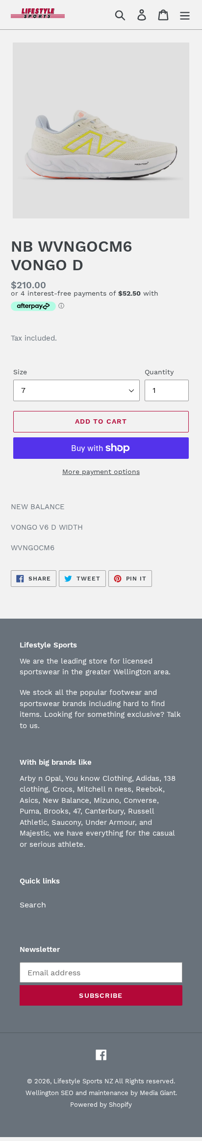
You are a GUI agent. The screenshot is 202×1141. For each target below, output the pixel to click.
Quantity (159, 372)
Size (20, 372)
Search (33, 904)
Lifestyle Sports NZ (83, 1081)
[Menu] (185, 15)
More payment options (101, 471)
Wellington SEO (49, 1093)
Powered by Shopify (101, 1104)
